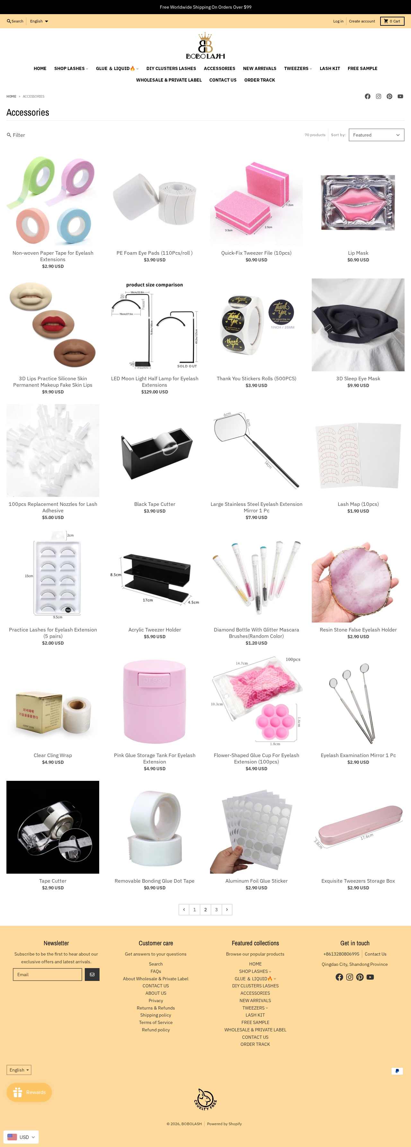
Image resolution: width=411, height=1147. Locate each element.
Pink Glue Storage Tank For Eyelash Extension (155, 758)
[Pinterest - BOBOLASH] (389, 96)
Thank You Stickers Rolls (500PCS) (256, 378)
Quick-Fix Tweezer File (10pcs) (256, 253)
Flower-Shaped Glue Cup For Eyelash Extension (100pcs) (256, 758)
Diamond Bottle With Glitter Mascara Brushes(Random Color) (256, 632)
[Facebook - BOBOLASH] (367, 96)
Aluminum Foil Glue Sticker (256, 881)
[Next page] (227, 909)
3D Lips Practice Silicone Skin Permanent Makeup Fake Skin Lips (52, 381)
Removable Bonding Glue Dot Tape (155, 881)
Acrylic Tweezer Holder (154, 629)
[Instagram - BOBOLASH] (378, 96)
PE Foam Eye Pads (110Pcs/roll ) (155, 253)
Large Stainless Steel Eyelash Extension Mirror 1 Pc (256, 507)
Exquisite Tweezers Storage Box (358, 881)
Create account (362, 21)
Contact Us (376, 954)
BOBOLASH (191, 1123)
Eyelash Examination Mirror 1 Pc (358, 755)
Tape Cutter (52, 881)
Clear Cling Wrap (53, 755)
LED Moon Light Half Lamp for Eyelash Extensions (154, 381)
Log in (338, 21)
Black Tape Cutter (154, 504)
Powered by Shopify (224, 1123)
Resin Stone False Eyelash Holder (358, 629)
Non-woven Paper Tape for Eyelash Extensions (53, 256)
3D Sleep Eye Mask (358, 378)
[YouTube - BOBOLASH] (400, 96)
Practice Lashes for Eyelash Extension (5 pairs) (53, 632)
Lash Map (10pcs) (358, 504)
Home (11, 96)
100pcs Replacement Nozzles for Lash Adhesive (53, 507)
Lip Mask (358, 253)
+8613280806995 (341, 954)
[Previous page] (184, 909)
